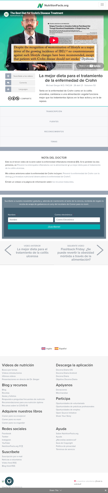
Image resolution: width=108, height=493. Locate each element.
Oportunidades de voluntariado (70, 403)
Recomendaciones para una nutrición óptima (22, 402)
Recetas (5, 392)
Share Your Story (63, 415)
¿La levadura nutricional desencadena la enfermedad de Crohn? (41, 176)
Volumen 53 (90, 85)
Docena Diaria (62, 376)
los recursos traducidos (62, 181)
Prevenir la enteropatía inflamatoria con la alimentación (42, 164)
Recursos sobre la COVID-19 (15, 405)
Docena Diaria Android (66, 372)
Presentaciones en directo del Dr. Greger (20, 379)
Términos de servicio (65, 449)
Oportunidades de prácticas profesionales (75, 406)
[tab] (54, 111)
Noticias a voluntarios (12, 459)
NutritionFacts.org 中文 (12, 446)
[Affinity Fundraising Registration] (9, 481)
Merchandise (62, 392)
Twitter (5, 436)
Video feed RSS (9, 462)
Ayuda (59, 436)
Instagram (6, 439)
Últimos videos (9, 376)
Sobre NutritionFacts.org (67, 433)
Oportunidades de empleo (68, 409)
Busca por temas (9, 369)
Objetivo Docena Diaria (66, 379)
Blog (4, 389)
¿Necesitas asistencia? (66, 439)
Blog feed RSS (8, 465)
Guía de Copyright (64, 442)
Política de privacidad (66, 446)
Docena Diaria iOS (64, 369)
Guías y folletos (9, 396)
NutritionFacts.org (56, 5)
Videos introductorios (12, 372)
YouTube (6, 442)
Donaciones (61, 389)
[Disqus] (54, 302)
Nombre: (12, 214)
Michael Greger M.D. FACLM (59, 85)
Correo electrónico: (64, 214)
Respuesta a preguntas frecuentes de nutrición (23, 399)
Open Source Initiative (66, 412)
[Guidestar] (3, 481)
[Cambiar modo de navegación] (102, 4)
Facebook (6, 433)
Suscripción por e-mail (12, 456)
